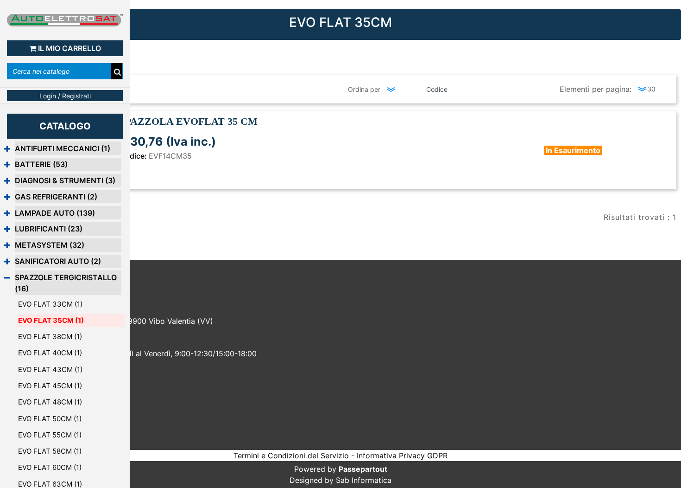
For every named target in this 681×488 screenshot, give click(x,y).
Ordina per (364, 89)
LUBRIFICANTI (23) (48, 228)
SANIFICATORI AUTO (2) (58, 261)
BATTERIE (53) (41, 164)
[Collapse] (7, 277)
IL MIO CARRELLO (69, 48)
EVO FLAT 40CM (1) (50, 352)
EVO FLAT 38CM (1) (50, 336)
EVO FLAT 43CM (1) (50, 369)
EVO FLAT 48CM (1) (50, 402)
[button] (117, 72)
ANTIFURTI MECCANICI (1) (62, 148)
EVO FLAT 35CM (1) (51, 320)
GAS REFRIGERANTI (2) (56, 196)
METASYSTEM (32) (49, 245)
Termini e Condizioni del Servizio (291, 455)
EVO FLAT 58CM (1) (50, 451)
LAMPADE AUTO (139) (55, 213)
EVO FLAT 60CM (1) (50, 467)
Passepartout (363, 469)
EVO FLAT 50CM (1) (50, 418)
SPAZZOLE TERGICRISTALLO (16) (66, 283)
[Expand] (7, 148)
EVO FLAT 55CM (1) (50, 434)
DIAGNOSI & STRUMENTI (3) (65, 180)
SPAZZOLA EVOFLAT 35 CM (189, 121)
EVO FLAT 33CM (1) (50, 304)
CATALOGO (65, 126)
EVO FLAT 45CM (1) (50, 385)
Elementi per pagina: (595, 89)
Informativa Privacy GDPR (402, 455)
